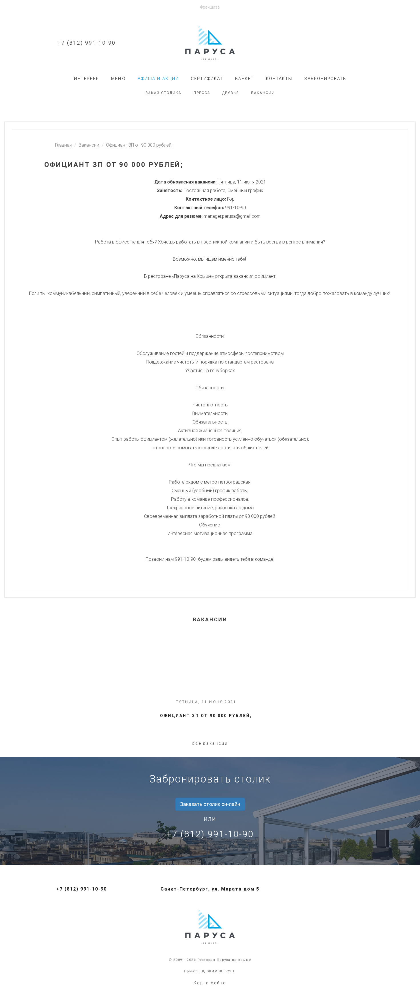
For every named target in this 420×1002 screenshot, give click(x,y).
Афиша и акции (158, 78)
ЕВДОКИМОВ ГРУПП (218, 971)
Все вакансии (210, 743)
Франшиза (210, 7)
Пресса (201, 93)
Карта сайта (210, 983)
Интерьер (86, 78)
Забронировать (325, 78)
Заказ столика (163, 93)
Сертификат (207, 78)
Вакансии (263, 93)
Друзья (230, 93)
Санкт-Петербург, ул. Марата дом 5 (210, 889)
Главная (63, 145)
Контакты (279, 78)
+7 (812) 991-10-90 (86, 43)
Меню (118, 78)
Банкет (244, 78)
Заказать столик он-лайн (210, 804)
